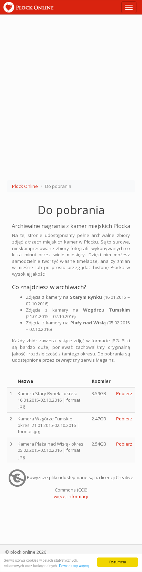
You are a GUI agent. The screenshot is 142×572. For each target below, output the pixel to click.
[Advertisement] (71, 99)
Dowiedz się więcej (74, 565)
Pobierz (124, 393)
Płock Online (25, 186)
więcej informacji (71, 496)
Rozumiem (117, 561)
